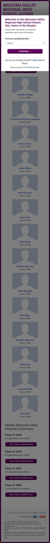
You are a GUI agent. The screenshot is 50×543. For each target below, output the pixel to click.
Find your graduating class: (17, 39)
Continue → (25, 51)
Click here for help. (31, 67)
